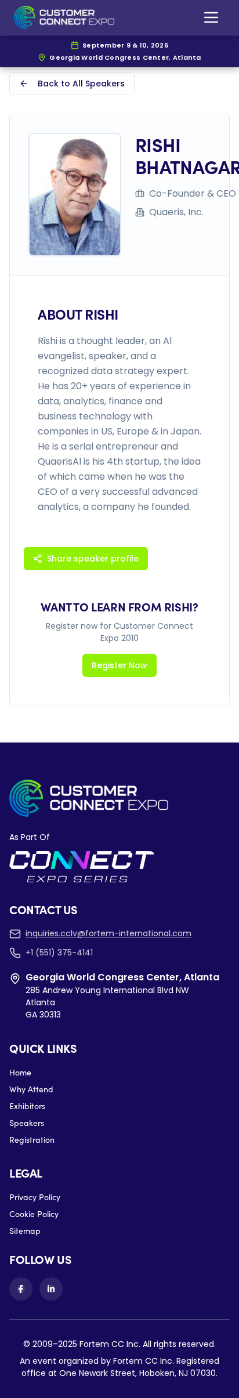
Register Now (119, 665)
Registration (32, 1139)
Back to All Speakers (81, 83)
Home (20, 1072)
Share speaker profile (93, 558)
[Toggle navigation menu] (211, 17)
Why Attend (31, 1089)
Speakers (26, 1122)
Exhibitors (27, 1105)
